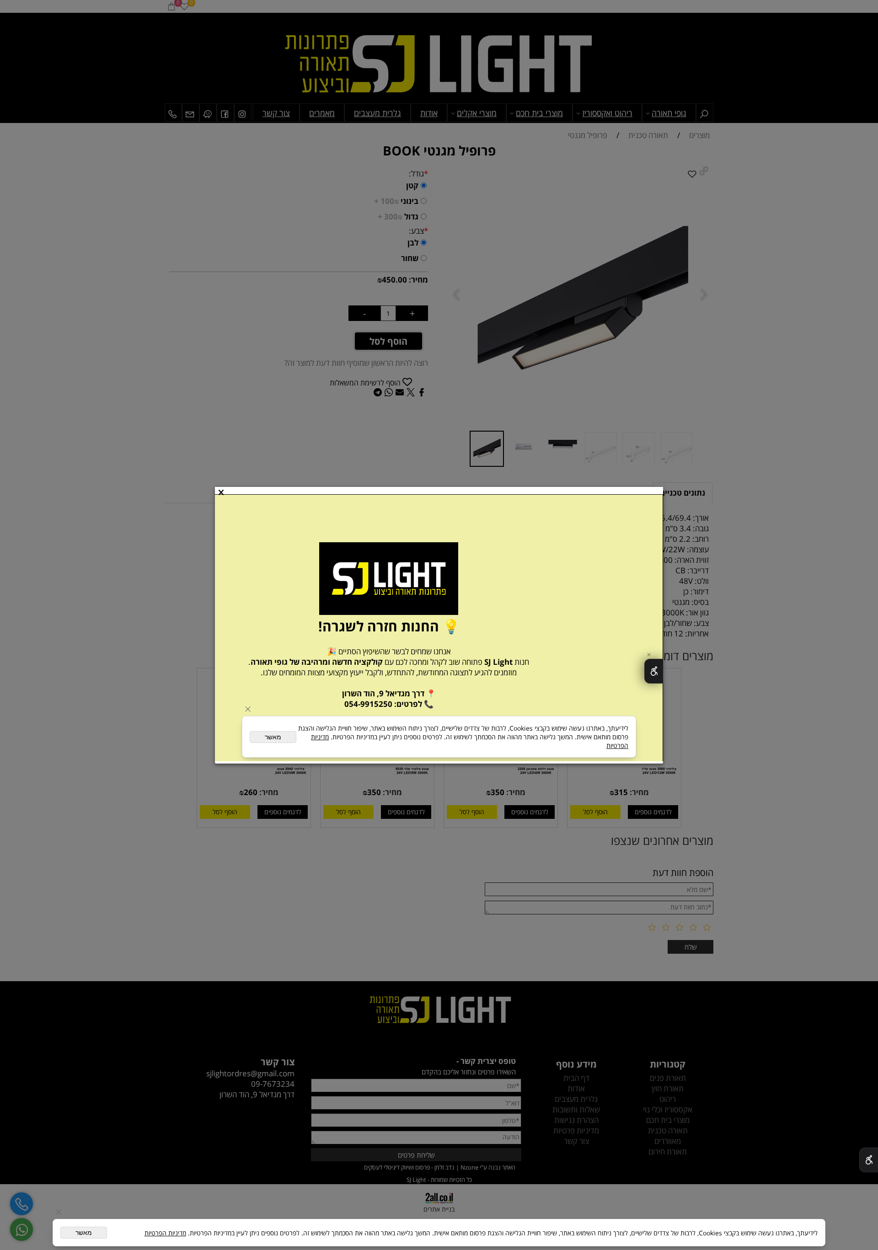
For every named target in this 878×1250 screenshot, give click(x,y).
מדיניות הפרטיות (165, 1233)
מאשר (83, 1232)
